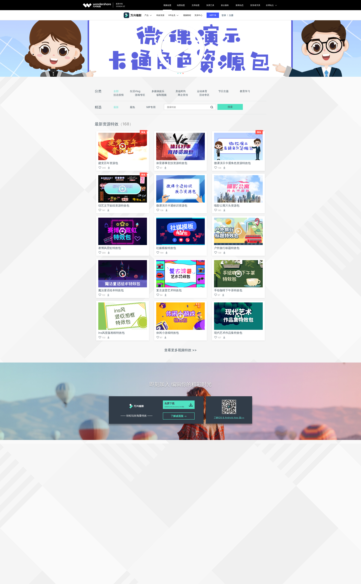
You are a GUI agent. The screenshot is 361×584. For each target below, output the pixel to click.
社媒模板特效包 (166, 248)
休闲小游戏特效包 (167, 332)
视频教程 (187, 15)
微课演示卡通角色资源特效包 (232, 163)
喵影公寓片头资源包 (226, 205)
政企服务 (225, 5)
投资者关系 (255, 5)
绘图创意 (181, 5)
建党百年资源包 (108, 163)
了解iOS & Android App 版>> (229, 417)
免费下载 (212, 15)
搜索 (230, 106)
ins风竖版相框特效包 (111, 332)
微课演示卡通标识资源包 (171, 205)
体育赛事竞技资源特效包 (171, 163)
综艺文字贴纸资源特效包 (113, 205)
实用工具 (210, 5)
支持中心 (198, 15)
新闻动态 (240, 5)
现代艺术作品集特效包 (228, 332)
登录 (224, 15)
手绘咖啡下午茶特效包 (228, 290)
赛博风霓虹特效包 (109, 248)
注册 (231, 15)
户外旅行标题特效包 (226, 248)
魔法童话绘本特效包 (111, 290)
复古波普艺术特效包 (169, 290)
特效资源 (160, 15)
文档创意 (196, 5)
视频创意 (167, 5)
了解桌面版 (177, 415)
